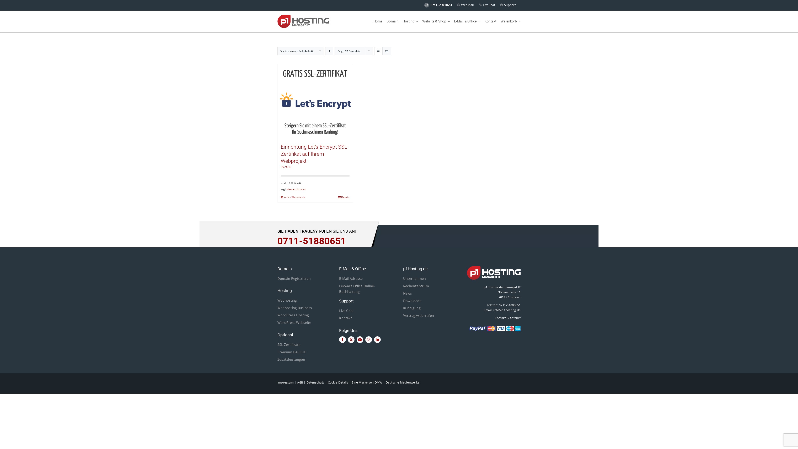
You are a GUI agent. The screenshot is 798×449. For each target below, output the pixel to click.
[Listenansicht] (387, 51)
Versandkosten (296, 189)
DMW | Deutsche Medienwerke (397, 382)
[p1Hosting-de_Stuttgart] (303, 16)
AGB (300, 382)
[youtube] (360, 339)
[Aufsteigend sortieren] (329, 51)
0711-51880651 (510, 305)
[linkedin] (377, 339)
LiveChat (489, 5)
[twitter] (351, 339)
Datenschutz (315, 382)
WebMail (467, 5)
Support (510, 5)
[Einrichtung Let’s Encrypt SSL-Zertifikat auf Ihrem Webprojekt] (315, 101)
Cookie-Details (338, 382)
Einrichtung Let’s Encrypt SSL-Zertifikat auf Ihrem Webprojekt (315, 154)
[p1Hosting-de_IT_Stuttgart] (494, 267)
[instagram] (368, 339)
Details (345, 197)
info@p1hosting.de (507, 310)
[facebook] (342, 339)
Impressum (285, 382)
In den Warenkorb (294, 197)
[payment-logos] (494, 327)
